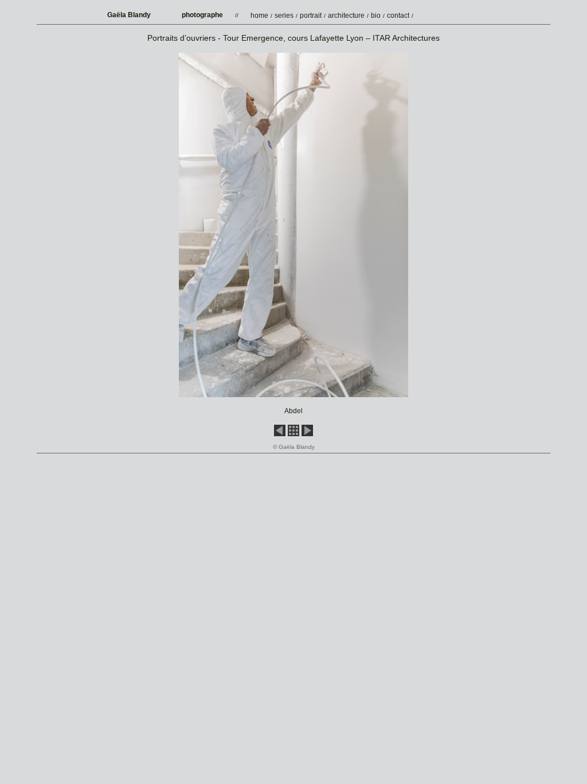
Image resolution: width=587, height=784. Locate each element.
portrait (311, 15)
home (259, 15)
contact (398, 15)
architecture (346, 15)
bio (376, 15)
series (284, 15)
